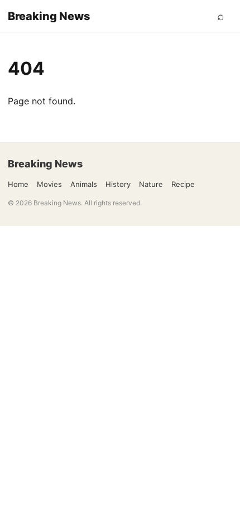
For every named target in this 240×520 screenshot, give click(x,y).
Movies (49, 184)
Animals (83, 184)
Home (18, 184)
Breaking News (49, 16)
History (118, 184)
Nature (151, 184)
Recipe (183, 184)
